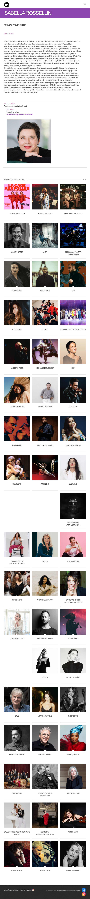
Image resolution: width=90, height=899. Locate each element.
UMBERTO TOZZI (17, 368)
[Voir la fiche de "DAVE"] (17, 711)
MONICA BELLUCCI (73, 677)
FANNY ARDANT (16, 871)
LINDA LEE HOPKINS (17, 407)
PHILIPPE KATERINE (45, 213)
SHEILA (45, 561)
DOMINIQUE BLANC (17, 639)
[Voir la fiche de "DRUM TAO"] (45, 479)
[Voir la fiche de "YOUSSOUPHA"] (73, 633)
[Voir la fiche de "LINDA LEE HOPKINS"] (17, 401)
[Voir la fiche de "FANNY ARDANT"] (17, 865)
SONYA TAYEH (17, 291)
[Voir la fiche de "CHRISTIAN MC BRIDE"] (45, 440)
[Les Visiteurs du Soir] (24, 4)
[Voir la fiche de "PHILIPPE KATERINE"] (45, 208)
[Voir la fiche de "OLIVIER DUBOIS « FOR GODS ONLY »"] (73, 517)
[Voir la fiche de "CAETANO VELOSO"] (45, 749)
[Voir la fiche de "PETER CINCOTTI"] (73, 556)
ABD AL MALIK (45, 291)
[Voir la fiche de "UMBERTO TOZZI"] (17, 363)
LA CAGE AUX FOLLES (17, 213)
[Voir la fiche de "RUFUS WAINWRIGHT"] (17, 749)
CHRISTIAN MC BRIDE (45, 445)
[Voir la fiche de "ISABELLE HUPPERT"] (73, 865)
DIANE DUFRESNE (73, 793)
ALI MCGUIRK (17, 329)
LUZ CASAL (73, 484)
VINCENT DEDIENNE (45, 407)
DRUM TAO (45, 484)
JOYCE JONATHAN (45, 716)
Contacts (28, 890)
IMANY (45, 252)
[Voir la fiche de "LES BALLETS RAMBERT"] (45, 363)
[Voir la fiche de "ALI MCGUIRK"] (17, 324)
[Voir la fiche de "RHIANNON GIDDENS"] (73, 440)
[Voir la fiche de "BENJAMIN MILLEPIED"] (45, 633)
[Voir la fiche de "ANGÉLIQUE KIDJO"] (73, 749)
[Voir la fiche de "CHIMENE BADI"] (17, 595)
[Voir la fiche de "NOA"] (73, 363)
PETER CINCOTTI (73, 561)
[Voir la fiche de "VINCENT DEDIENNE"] (45, 401)
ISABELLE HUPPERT (73, 871)
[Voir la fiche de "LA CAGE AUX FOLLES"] (17, 208)
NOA (73, 368)
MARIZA (45, 677)
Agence (23, 890)
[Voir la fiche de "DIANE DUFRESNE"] (73, 788)
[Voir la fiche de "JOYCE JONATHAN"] (45, 711)
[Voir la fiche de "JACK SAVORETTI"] (17, 247)
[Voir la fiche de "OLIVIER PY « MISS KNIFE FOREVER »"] (45, 827)
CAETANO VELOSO (45, 754)
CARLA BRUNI (73, 716)
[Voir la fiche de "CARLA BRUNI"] (73, 711)
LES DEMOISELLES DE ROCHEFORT (73, 329)
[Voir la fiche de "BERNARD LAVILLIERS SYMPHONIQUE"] (73, 247)
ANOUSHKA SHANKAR (45, 600)
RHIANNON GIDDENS (73, 445)
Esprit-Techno (76, 890)
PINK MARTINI (17, 793)
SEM (73, 291)
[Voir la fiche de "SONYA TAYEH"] (17, 285)
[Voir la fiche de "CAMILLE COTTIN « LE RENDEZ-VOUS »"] (17, 556)
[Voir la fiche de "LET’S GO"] (45, 324)
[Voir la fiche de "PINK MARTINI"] (17, 788)
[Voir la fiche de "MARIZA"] (45, 672)
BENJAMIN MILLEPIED (45, 639)
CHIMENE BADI (17, 600)
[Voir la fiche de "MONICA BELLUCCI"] (73, 672)
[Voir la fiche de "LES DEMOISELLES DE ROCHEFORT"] (73, 324)
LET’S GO (45, 329)
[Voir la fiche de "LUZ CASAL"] (73, 479)
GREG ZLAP (73, 407)
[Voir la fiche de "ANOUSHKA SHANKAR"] (45, 595)
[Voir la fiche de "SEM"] (73, 285)
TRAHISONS (17, 484)
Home (5, 890)
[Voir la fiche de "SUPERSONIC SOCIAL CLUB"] (73, 208)
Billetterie (16, 890)
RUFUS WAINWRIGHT (16, 754)
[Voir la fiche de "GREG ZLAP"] (73, 401)
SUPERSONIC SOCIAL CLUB (73, 213)
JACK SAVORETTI (17, 252)
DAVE (17, 716)
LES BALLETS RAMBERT (45, 368)
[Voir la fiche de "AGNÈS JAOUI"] (73, 827)
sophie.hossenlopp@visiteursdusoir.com (20, 114)
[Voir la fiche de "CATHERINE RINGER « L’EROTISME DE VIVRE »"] (73, 595)
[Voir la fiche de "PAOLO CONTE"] (45, 865)
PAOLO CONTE (45, 871)
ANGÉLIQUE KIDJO (73, 754)
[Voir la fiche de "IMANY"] (45, 247)
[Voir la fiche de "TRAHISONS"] (17, 479)
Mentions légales (61, 890)
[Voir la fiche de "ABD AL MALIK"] (45, 285)
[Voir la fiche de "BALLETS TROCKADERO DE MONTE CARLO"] (17, 827)
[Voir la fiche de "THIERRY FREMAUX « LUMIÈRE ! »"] (45, 788)
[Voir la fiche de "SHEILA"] (45, 556)
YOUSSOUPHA (73, 639)
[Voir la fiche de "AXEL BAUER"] (17, 440)
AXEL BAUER (16, 445)
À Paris (10, 890)
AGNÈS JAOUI (73, 832)
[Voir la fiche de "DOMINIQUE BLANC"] (17, 633)
